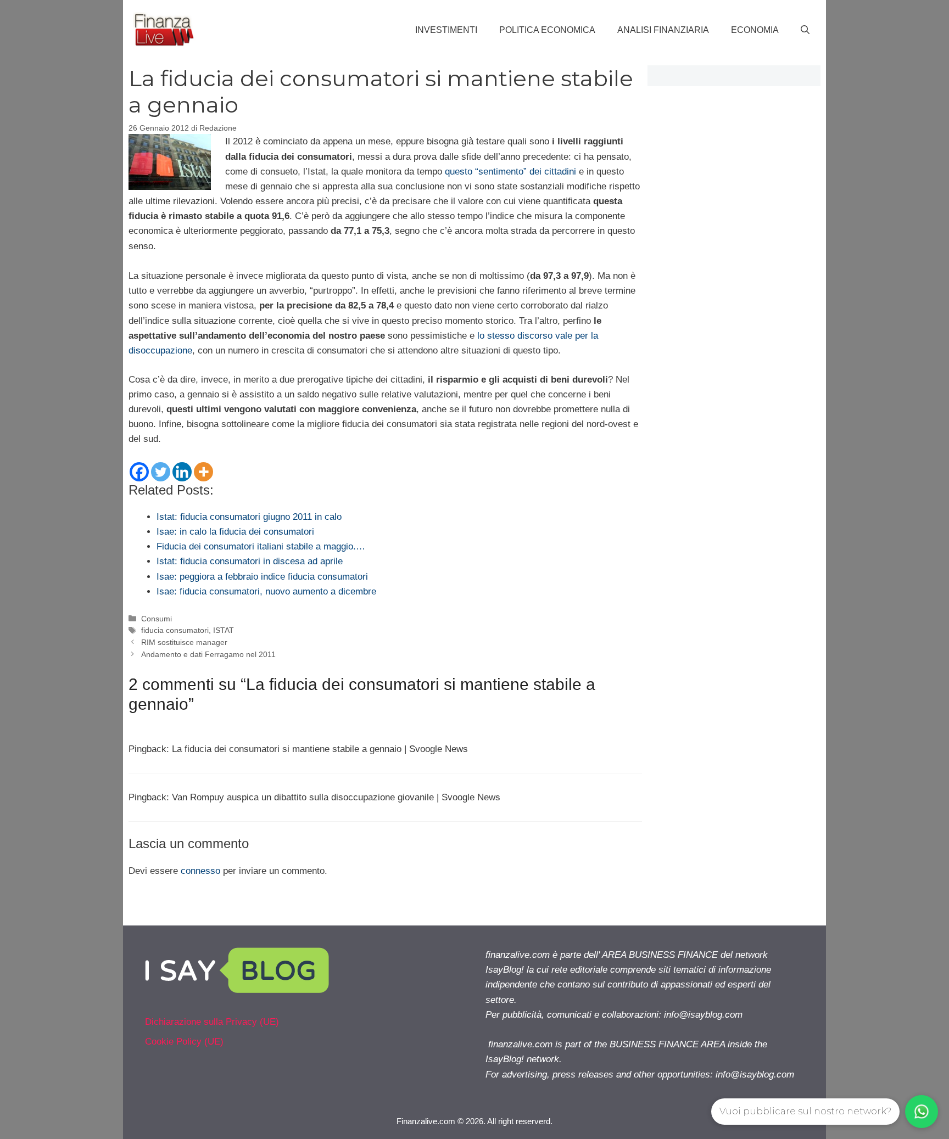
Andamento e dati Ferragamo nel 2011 (208, 654)
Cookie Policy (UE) (184, 1041)
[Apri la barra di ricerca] (805, 30)
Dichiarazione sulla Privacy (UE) (212, 1022)
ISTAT (223, 630)
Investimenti (446, 30)
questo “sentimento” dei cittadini (510, 171)
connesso (200, 871)
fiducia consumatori (175, 630)
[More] (203, 471)
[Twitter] (160, 471)
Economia (755, 30)
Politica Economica (547, 30)
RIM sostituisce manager (184, 642)
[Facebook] (139, 471)
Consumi (156, 618)
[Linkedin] (182, 471)
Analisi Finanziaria (663, 30)
